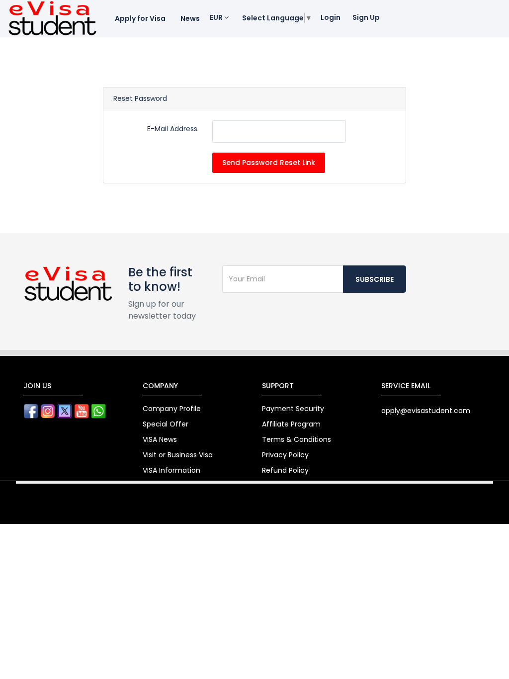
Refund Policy (285, 470)
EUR (217, 17)
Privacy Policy (285, 455)
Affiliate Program (291, 424)
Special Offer (165, 424)
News (190, 18)
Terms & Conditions (296, 439)
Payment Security (293, 409)
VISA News (160, 439)
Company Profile (172, 409)
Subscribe (374, 279)
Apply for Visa (140, 18)
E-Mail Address (172, 129)
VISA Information (171, 470)
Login (330, 17)
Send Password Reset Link (268, 163)
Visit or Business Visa (178, 455)
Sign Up (366, 17)
